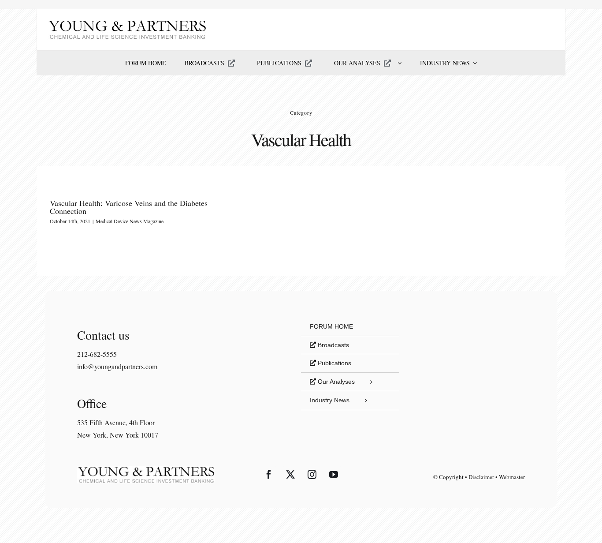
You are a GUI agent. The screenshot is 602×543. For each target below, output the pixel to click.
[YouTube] (333, 474)
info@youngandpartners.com (117, 366)
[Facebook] (268, 474)
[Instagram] (312, 474)
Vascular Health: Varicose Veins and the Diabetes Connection (129, 207)
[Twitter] (290, 474)
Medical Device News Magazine (130, 221)
